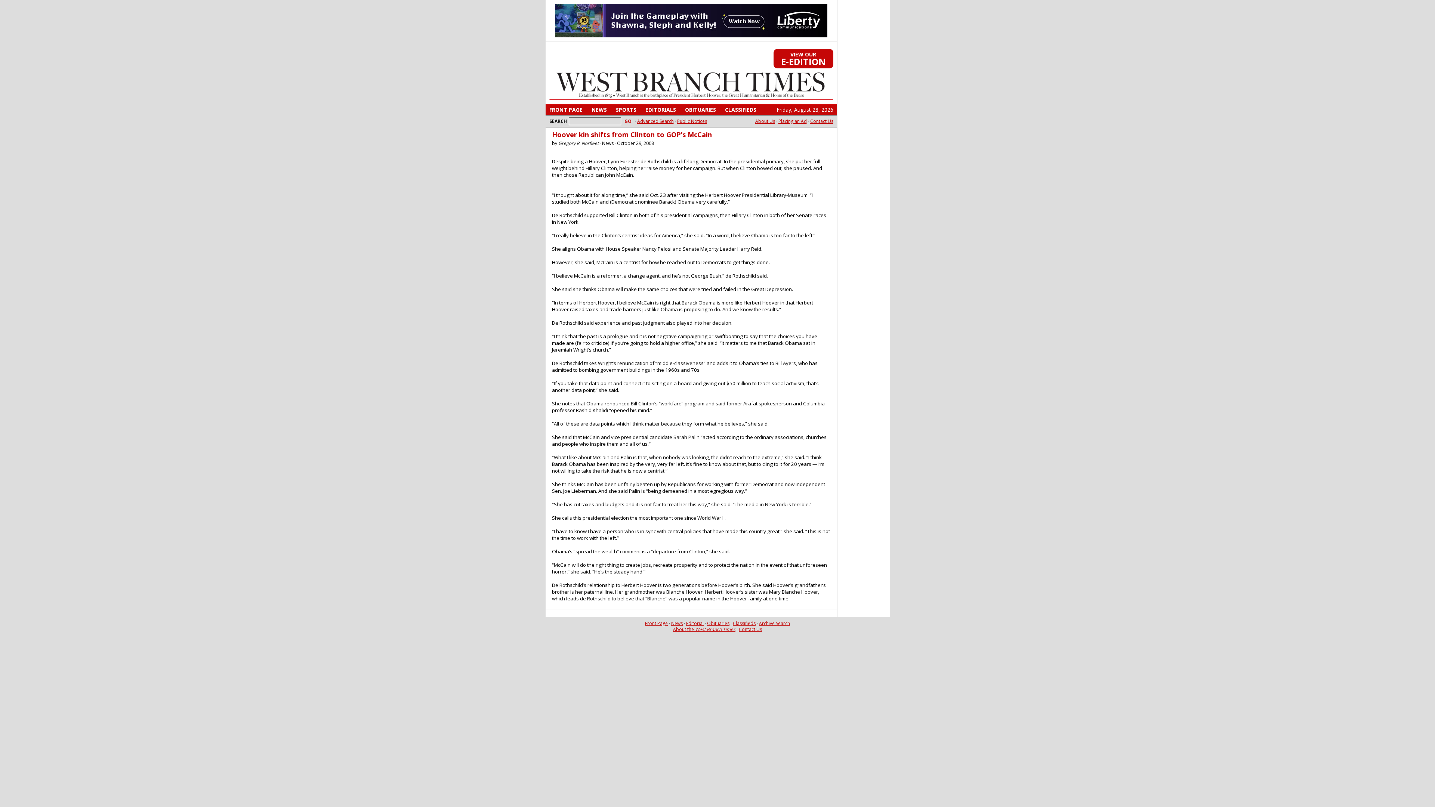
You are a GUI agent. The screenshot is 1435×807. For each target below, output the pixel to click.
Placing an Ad (792, 121)
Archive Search (774, 623)
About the (704, 629)
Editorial (695, 623)
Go (628, 121)
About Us (765, 121)
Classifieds (740, 109)
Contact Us (821, 121)
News (599, 109)
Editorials (660, 109)
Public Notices (692, 121)
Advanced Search (655, 121)
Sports (626, 109)
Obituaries (700, 109)
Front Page (566, 109)
